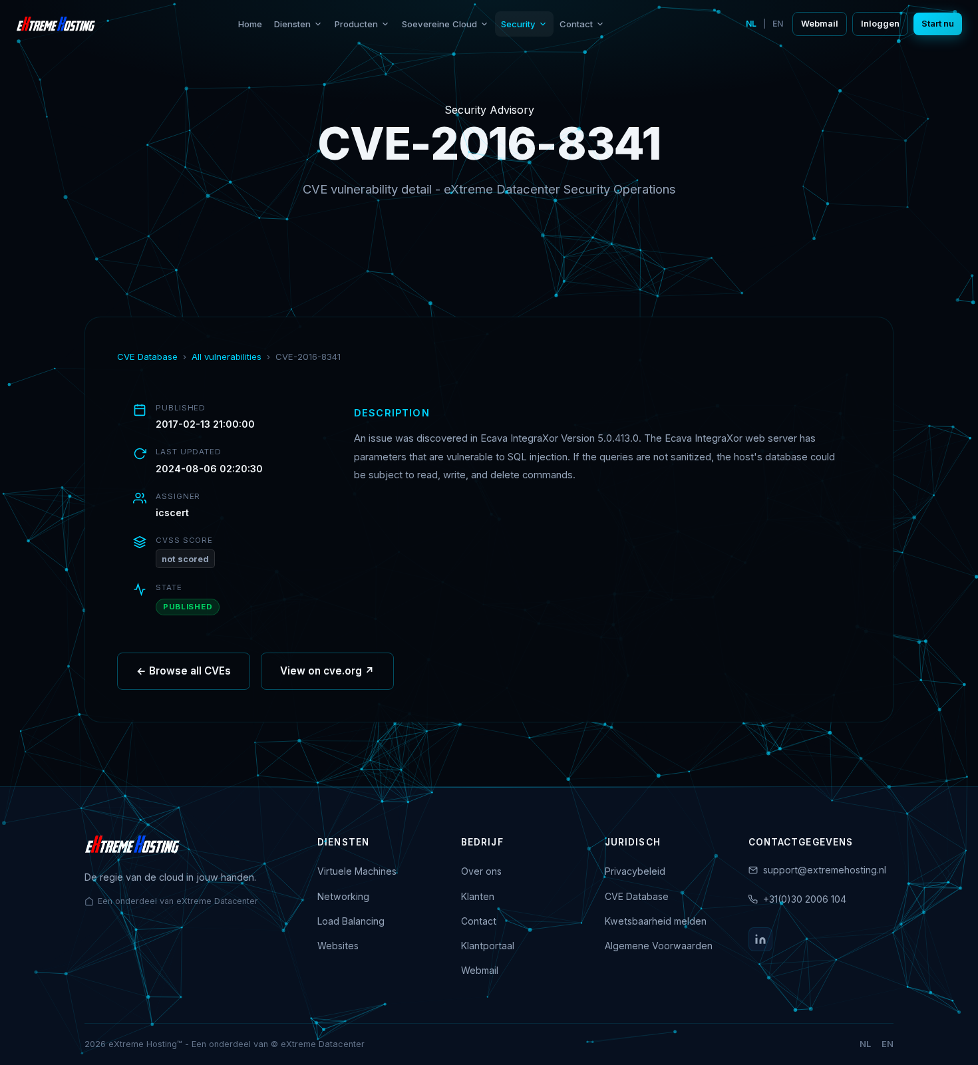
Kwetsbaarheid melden (656, 921)
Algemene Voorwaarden (659, 945)
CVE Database (147, 356)
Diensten (292, 24)
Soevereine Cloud (439, 24)
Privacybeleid (635, 871)
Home (250, 24)
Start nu (937, 24)
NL (751, 24)
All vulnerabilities (226, 356)
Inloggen (880, 24)
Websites (338, 945)
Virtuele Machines (357, 871)
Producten (356, 24)
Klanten (477, 896)
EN (777, 24)
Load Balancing (351, 921)
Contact (576, 24)
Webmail (819, 24)
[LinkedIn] (760, 939)
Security (518, 24)
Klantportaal (487, 945)
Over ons (481, 871)
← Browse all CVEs (183, 671)
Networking (343, 896)
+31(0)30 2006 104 (804, 899)
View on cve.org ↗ (327, 671)
